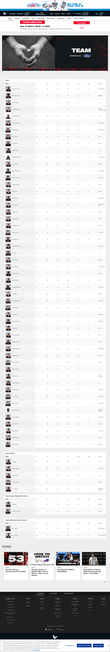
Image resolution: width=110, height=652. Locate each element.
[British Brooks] (8, 129)
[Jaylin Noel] (8, 314)
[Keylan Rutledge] (8, 348)
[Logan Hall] (8, 211)
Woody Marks (15, 280)
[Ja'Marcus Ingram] (8, 511)
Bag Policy (57, 605)
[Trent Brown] (8, 143)
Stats (90, 610)
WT (68, 83)
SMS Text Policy (10, 617)
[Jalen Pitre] (8, 328)
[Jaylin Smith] (8, 369)
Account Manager (75, 601)
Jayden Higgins (15, 468)
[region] (55, 645)
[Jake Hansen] (8, 218)
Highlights (103, 604)
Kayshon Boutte (16, 116)
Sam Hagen (15, 205)
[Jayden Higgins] (8, 468)
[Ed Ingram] (8, 253)
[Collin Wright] (8, 444)
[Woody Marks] (8, 280)
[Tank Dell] (8, 504)
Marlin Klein (15, 259)
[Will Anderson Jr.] (8, 95)
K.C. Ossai (14, 489)
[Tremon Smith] (8, 376)
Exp (89, 83)
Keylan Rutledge (16, 348)
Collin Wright (15, 444)
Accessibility (10, 622)
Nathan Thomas (16, 410)
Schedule (90, 604)
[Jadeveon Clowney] (8, 157)
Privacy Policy (10, 607)
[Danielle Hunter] (8, 239)
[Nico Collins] (8, 164)
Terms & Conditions (10, 619)
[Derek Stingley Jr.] (8, 382)
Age (78, 83)
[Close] (82, 27)
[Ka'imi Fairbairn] (8, 184)
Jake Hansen (15, 218)
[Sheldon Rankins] (8, 341)
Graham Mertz (15, 482)
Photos (42, 598)
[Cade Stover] (8, 389)
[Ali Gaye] (8, 461)
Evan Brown (15, 136)
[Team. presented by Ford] (55, 53)
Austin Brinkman (16, 123)
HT (57, 83)
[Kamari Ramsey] (8, 335)
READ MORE (82, 23)
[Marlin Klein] (8, 259)
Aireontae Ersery (16, 177)
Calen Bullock (15, 150)
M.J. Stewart (15, 535)
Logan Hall (14, 211)
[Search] (75, 13)
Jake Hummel (15, 232)
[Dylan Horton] (8, 475)
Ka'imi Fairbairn (15, 184)
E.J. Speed (14, 528)
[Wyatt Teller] (8, 403)
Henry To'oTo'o (15, 423)
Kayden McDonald (16, 287)
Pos (47, 83)
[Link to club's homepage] (5, 13)
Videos (103, 598)
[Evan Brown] (8, 136)
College (99, 83)
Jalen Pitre (14, 328)
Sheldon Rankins (16, 341)
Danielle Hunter (15, 239)
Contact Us (10, 601)
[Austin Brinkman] (8, 123)
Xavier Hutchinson (16, 246)
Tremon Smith (15, 376)
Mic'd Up (103, 601)
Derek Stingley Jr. (16, 382)
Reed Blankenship (16, 109)
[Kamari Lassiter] (8, 273)
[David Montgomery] (8, 300)
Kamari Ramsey (15, 335)
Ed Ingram (14, 253)
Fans (42, 604)
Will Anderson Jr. (16, 95)
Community (42, 601)
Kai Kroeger (15, 266)
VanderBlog (28, 605)
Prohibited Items (57, 612)
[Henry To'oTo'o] (8, 423)
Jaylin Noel (14, 314)
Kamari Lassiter (15, 273)
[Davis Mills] (8, 294)
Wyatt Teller (15, 403)
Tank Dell (14, 504)
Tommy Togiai (15, 417)
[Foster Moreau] (8, 307)
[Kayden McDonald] (8, 287)
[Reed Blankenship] (8, 109)
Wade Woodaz (15, 437)
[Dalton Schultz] (8, 355)
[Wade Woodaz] (8, 437)
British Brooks (15, 129)
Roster (90, 601)
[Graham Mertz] (8, 482)
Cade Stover (15, 389)
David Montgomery (16, 300)
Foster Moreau (15, 307)
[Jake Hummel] (8, 232)
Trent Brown (15, 143)
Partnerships (10, 610)
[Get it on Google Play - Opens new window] (60, 630)
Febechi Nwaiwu (16, 321)
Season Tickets (75, 612)
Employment (10, 604)
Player (7, 83)
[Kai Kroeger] (8, 266)
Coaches (90, 607)
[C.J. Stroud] (8, 396)
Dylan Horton (15, 475)
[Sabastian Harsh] (8, 225)
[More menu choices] (72, 13)
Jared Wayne (15, 430)
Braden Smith (15, 362)
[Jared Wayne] (8, 430)
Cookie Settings (70, 645)
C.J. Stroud (15, 396)
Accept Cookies (98, 645)
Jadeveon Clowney (16, 157)
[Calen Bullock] (8, 150)
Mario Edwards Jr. (16, 170)
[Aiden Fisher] (8, 191)
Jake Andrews (15, 102)
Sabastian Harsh (16, 225)
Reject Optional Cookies (84, 645)
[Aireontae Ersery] (8, 177)
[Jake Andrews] (8, 102)
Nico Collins (15, 164)
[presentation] (105, 582)
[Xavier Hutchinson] (8, 246)
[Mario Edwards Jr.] (8, 170)
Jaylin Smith (15, 369)
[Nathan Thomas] (8, 410)
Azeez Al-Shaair (16, 88)
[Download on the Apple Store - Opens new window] (48, 629)
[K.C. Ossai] (8, 489)
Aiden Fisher (15, 191)
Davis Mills (14, 294)
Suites (74, 615)
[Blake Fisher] (8, 198)
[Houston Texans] (55, 637)
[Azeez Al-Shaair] (8, 88)
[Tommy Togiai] (8, 417)
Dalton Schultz (15, 355)
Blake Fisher (15, 198)
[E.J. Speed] (8, 528)
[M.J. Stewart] (8, 535)
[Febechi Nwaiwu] (8, 321)
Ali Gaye (14, 461)
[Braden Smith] (8, 362)
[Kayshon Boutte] (8, 116)
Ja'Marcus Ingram (16, 511)
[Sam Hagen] (8, 205)
